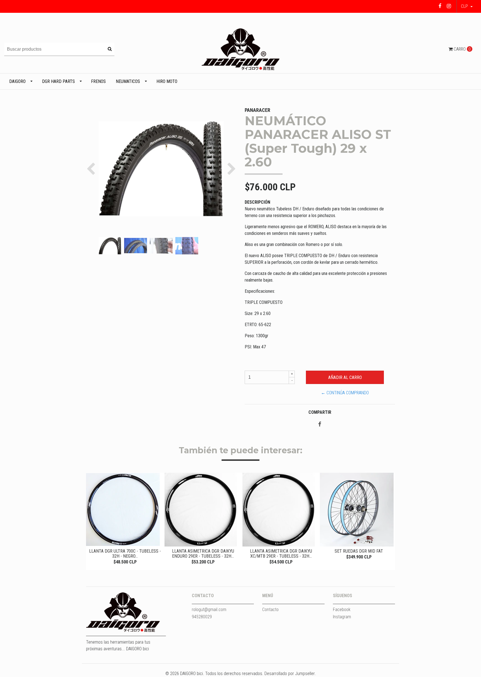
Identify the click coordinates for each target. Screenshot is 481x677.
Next (389, 519)
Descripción (257, 202)
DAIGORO (17, 81)
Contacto (270, 609)
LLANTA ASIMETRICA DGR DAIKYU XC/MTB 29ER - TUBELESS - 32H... (281, 553)
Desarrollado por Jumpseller (289, 673)
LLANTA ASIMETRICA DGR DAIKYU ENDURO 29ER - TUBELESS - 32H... (203, 553)
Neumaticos (128, 81)
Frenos (98, 81)
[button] (467, 6)
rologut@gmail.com (209, 609)
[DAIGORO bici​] (240, 48)
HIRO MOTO (166, 81)
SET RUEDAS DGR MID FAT (359, 551)
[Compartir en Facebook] (319, 424)
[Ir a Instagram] (449, 6)
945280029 (202, 616)
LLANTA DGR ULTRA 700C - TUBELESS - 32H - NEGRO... (125, 553)
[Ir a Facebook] (440, 6)
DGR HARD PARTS (58, 81)
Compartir (319, 412)
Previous (91, 519)
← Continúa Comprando (345, 392)
